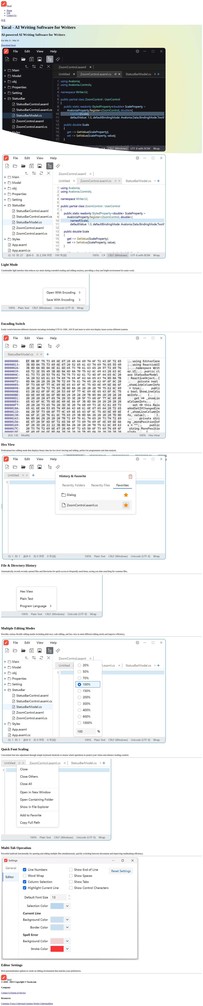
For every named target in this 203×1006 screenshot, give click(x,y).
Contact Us (6, 993)
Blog (51, 1003)
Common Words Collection (37, 1003)
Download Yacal (8, 45)
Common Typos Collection (13, 1003)
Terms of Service (18, 993)
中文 (3, 20)
